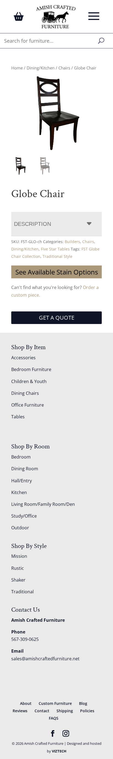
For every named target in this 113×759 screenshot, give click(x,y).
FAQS (53, 718)
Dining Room (24, 469)
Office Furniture (27, 405)
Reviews (20, 710)
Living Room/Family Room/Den (43, 504)
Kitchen (19, 492)
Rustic (17, 568)
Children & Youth (29, 381)
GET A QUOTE (56, 317)
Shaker (18, 580)
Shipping (64, 710)
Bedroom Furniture (31, 369)
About (26, 703)
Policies (87, 710)
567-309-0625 (25, 639)
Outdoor (20, 528)
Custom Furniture (55, 703)
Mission (19, 556)
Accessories (23, 358)
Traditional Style (57, 256)
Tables (18, 417)
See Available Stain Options (56, 271)
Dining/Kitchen (41, 68)
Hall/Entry (21, 481)
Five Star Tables (55, 249)
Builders (72, 241)
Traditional (22, 592)
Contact (42, 710)
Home (17, 68)
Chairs (64, 68)
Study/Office (24, 516)
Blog (83, 703)
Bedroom (21, 457)
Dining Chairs (25, 393)
